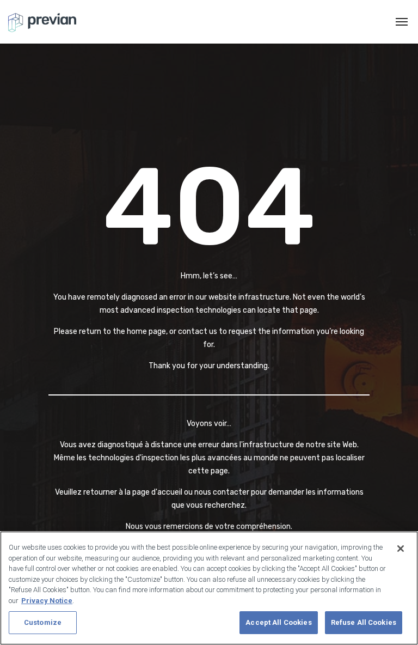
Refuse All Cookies (363, 622)
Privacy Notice (46, 601)
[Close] (401, 549)
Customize (43, 622)
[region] (209, 588)
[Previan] (42, 21)
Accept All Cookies (278, 622)
